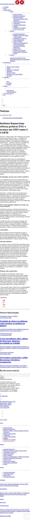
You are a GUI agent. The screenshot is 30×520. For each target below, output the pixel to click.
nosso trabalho (7, 10)
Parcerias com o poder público (15, 74)
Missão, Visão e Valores (13, 67)
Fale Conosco (10, 90)
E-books (9, 84)
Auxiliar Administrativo (19, 25)
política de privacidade (5, 516)
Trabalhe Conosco (11, 92)
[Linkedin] (4, 416)
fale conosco (3, 502)
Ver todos (9, 75)
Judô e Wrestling (17, 41)
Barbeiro (15, 26)
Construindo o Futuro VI (19, 38)
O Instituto (2, 480)
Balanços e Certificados (13, 69)
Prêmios (10, 484)
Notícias (7, 118)
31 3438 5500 (3, 396)
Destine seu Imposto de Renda (8, 509)
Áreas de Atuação (4, 485)
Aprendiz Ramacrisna (19, 34)
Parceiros (22, 484)
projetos (12, 31)
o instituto (5, 7)
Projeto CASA (17, 49)
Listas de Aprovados (18, 29)
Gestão (8, 68)
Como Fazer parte (4, 505)
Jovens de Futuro (17, 14)
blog (8, 81)
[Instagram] (4, 411)
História (16, 485)
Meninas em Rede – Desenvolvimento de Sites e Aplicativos (20, 19)
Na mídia (9, 83)
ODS (26, 484)
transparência (7, 62)
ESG (3, 118)
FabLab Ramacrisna (18, 40)
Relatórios (9, 71)
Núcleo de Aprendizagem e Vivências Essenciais (20, 43)
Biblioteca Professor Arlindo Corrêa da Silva (20, 36)
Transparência (3, 489)
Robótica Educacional (19, 16)
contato (5, 86)
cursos (5, 8)
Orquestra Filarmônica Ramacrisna (19, 46)
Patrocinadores (16, 484)
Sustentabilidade (18, 118)
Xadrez (15, 53)
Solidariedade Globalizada (20, 52)
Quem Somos (3, 484)
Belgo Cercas (20, 59)
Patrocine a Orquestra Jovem (17, 511)
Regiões (12, 485)
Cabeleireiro (16, 23)
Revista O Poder (11, 73)
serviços (12, 55)
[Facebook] (3, 413)
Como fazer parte (8, 93)
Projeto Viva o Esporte (19, 50)
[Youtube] (4, 414)
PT (4, 95)
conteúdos (6, 77)
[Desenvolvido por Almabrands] (4, 519)
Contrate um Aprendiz (16, 58)
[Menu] (20, 2)
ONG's (12, 118)
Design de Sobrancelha (19, 22)
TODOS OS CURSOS (19, 28)
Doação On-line (20, 509)
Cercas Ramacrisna (8, 473)
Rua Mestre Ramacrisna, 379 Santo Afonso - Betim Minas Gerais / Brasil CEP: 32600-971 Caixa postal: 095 (7, 404)
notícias (2, 499)
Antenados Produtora (8, 477)
